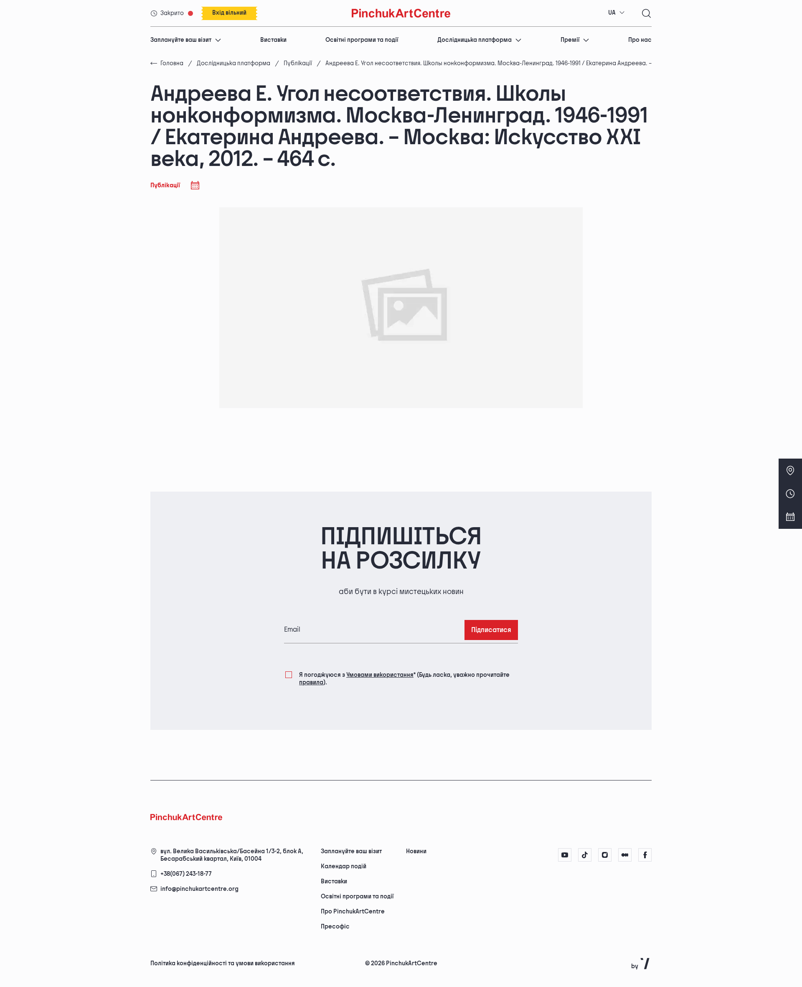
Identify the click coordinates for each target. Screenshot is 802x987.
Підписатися (491, 630)
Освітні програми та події (361, 39)
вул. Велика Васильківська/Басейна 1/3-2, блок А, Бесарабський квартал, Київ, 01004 (231, 855)
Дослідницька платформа (474, 39)
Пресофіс (335, 926)
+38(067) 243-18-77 (186, 873)
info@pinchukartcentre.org (199, 889)
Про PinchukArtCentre (353, 911)
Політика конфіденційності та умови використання (222, 963)
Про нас (640, 39)
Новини (416, 851)
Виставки (273, 39)
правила (311, 682)
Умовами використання (380, 674)
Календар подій (343, 866)
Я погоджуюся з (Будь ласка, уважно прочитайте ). (404, 678)
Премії (570, 39)
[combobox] (616, 13)
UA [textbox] (612, 12)
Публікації (298, 63)
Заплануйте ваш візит (180, 39)
